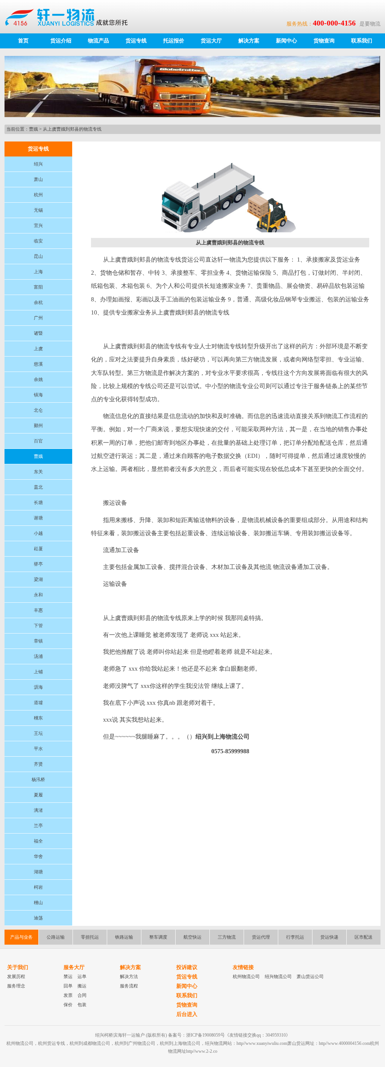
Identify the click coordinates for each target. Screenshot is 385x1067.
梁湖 (38, 579)
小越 (38, 533)
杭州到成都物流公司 (90, 1043)
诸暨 (38, 333)
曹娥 (33, 129)
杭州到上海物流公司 (180, 1043)
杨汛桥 (38, 779)
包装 (81, 1004)
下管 (38, 625)
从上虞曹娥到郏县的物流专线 (72, 129)
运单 (81, 976)
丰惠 (38, 610)
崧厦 (38, 548)
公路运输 (56, 937)
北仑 (38, 410)
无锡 (38, 210)
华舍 (38, 856)
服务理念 (16, 986)
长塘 (38, 502)
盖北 (38, 487)
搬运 (81, 986)
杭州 (38, 194)
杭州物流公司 (246, 976)
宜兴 (38, 225)
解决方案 (248, 41)
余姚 (38, 379)
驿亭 (38, 564)
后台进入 (186, 1014)
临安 (38, 241)
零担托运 (90, 937)
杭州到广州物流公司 (135, 1043)
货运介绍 (60, 41)
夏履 (38, 795)
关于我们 (17, 967)
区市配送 (364, 937)
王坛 (38, 733)
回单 (68, 986)
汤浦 (38, 656)
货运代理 (261, 937)
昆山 (38, 256)
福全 (38, 841)
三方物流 (227, 937)
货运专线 (136, 41)
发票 (68, 995)
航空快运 (192, 937)
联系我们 (361, 41)
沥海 (38, 687)
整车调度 (158, 937)
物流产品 (98, 41)
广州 (38, 318)
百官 (38, 441)
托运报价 (173, 41)
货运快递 (329, 937)
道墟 (38, 702)
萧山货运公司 (310, 976)
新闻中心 (286, 41)
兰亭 (38, 825)
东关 (38, 471)
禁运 (68, 976)
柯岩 (38, 887)
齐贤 (38, 764)
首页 (23, 41)
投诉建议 (186, 967)
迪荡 (38, 918)
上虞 (38, 348)
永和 (38, 594)
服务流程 (129, 986)
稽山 (38, 902)
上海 (38, 271)
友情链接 (243, 967)
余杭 (38, 302)
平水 (38, 748)
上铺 (38, 671)
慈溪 (38, 364)
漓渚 (38, 810)
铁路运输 (124, 937)
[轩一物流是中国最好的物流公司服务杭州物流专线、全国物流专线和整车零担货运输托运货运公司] (70, 16)
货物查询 (324, 41)
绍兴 (38, 164)
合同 (81, 995)
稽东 (38, 718)
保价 (68, 1004)
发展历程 (16, 976)
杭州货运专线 (51, 1043)
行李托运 (295, 937)
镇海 (38, 394)
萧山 (38, 179)
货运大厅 (211, 41)
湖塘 (38, 871)
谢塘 (38, 518)
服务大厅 (74, 967)
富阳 (38, 287)
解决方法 (129, 976)
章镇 (38, 641)
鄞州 (38, 425)
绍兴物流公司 (278, 976)
